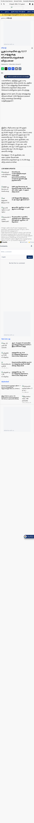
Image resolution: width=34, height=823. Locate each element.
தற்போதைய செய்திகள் (18, 11)
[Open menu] (1, 4)
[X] (6, 68)
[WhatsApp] (2, 68)
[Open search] (4, 4)
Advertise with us (9, 44)
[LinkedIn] (13, 68)
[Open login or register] (32, 4)
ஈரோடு (3, 48)
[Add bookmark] (32, 48)
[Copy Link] (20, 68)
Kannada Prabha (18, 1)
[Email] (16, 68)
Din (2, 73)
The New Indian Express (7, 1)
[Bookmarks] (29, 4)
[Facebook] (9, 68)
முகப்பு (7, 11)
